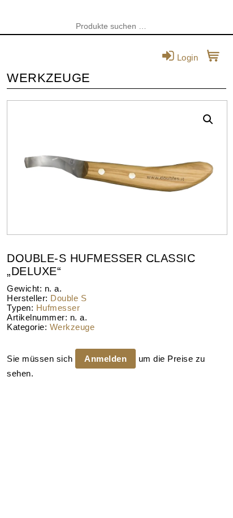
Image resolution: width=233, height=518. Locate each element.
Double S (68, 298)
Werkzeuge (72, 327)
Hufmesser (58, 307)
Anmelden (105, 358)
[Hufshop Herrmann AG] (116, 17)
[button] (208, 119)
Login (186, 57)
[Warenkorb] (213, 57)
